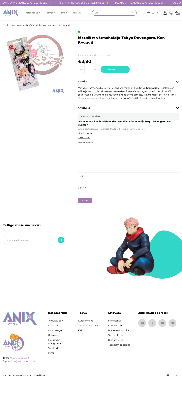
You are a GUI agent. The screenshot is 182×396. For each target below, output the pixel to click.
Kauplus (15, 25)
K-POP (51, 353)
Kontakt (77, 12)
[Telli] (61, 240)
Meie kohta (114, 320)
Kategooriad (32, 12)
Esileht (6, 25)
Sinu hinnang (85, 133)
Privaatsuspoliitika (118, 330)
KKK (80, 330)
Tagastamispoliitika (89, 325)
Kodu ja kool (55, 325)
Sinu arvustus (85, 142)
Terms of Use (115, 335)
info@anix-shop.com (23, 361)
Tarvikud (53, 348)
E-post (82, 188)
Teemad (49, 12)
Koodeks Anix (116, 325)
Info (63, 12)
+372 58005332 (20, 358)
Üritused (53, 335)
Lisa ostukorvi (115, 69)
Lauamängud (55, 330)
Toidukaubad (55, 320)
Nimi (81, 176)
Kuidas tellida (85, 320)
